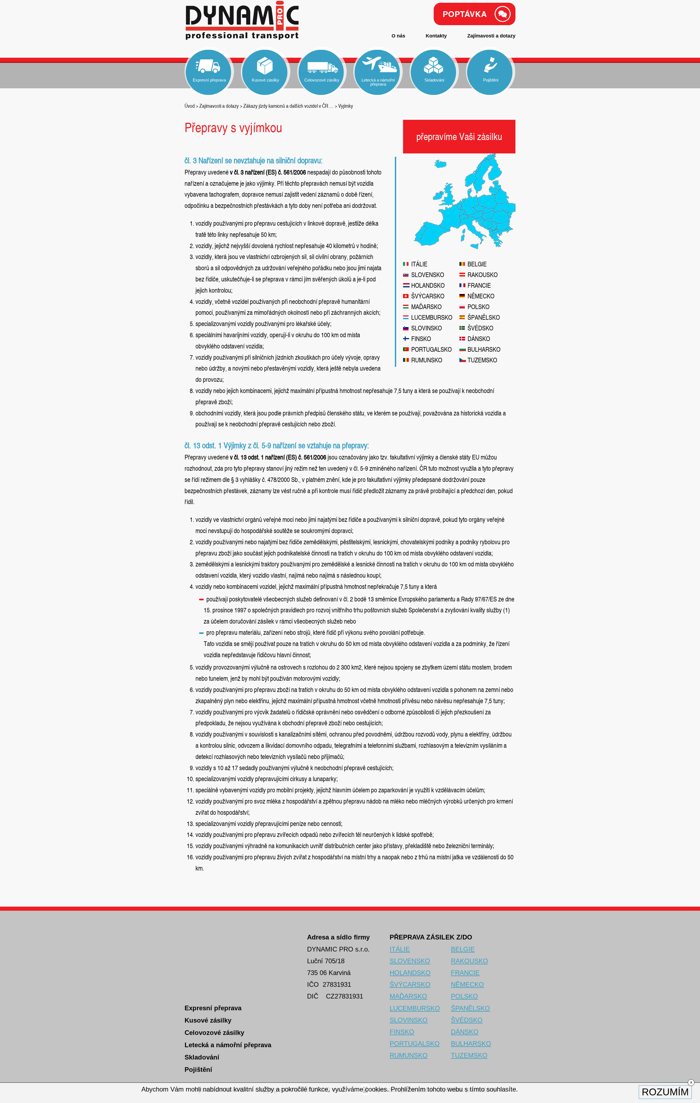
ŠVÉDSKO (480, 328)
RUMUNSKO (426, 360)
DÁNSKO (479, 339)
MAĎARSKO (426, 307)
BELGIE (477, 264)
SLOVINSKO (426, 328)
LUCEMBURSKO (431, 317)
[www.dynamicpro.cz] (243, 21)
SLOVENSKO (427, 275)
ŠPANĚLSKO (484, 317)
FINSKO (421, 339)
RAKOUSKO (483, 275)
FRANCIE (479, 285)
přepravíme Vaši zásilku (459, 136)
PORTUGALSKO (431, 349)
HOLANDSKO (428, 285)
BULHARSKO (484, 349)
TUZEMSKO (482, 360)
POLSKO (478, 307)
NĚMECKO (481, 296)
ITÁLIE (419, 264)
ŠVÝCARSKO (427, 296)
